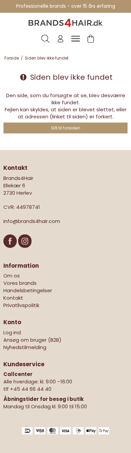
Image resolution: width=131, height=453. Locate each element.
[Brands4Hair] (65, 23)
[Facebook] (10, 251)
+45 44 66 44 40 (30, 388)
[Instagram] (25, 251)
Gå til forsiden (65, 128)
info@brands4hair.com (31, 221)
